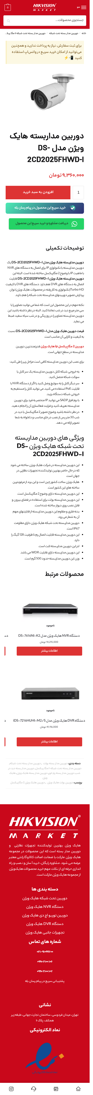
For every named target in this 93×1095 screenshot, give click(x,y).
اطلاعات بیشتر (50, 651)
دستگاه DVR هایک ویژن (44, 924)
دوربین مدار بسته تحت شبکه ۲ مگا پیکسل (24, 34)
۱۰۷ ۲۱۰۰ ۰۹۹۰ (45, 971)
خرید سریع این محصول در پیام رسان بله (40, 208)
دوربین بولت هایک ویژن (60, 783)
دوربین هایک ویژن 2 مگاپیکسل (27, 783)
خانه (84, 34)
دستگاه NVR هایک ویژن (44, 907)
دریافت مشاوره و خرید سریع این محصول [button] (42, 223)
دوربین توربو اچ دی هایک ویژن (45, 916)
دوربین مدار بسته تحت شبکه (63, 34)
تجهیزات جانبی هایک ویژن (45, 933)
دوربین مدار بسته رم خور (61, 773)
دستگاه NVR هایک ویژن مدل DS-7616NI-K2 (49, 636)
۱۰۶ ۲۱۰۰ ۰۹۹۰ (44, 961)
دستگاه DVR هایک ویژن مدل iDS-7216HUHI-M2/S (49, 721)
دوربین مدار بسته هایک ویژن (32, 773)
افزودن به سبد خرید (38, 192)
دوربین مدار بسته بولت (55, 763)
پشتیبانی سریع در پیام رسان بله (45, 981)
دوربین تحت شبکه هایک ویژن (44, 899)
